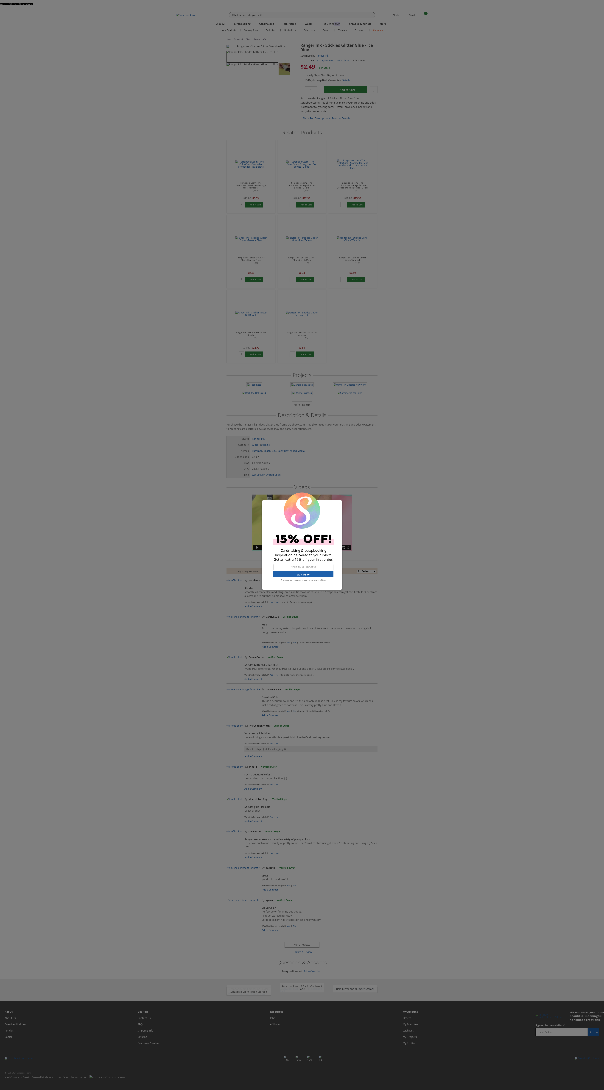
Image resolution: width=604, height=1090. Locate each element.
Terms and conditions (317, 579)
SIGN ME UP (303, 574)
